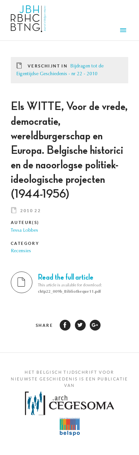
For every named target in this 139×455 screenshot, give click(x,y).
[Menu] (124, 31)
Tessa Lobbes (24, 230)
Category (25, 243)
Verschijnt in (47, 66)
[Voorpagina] (28, 20)
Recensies (21, 251)
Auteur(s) (25, 222)
